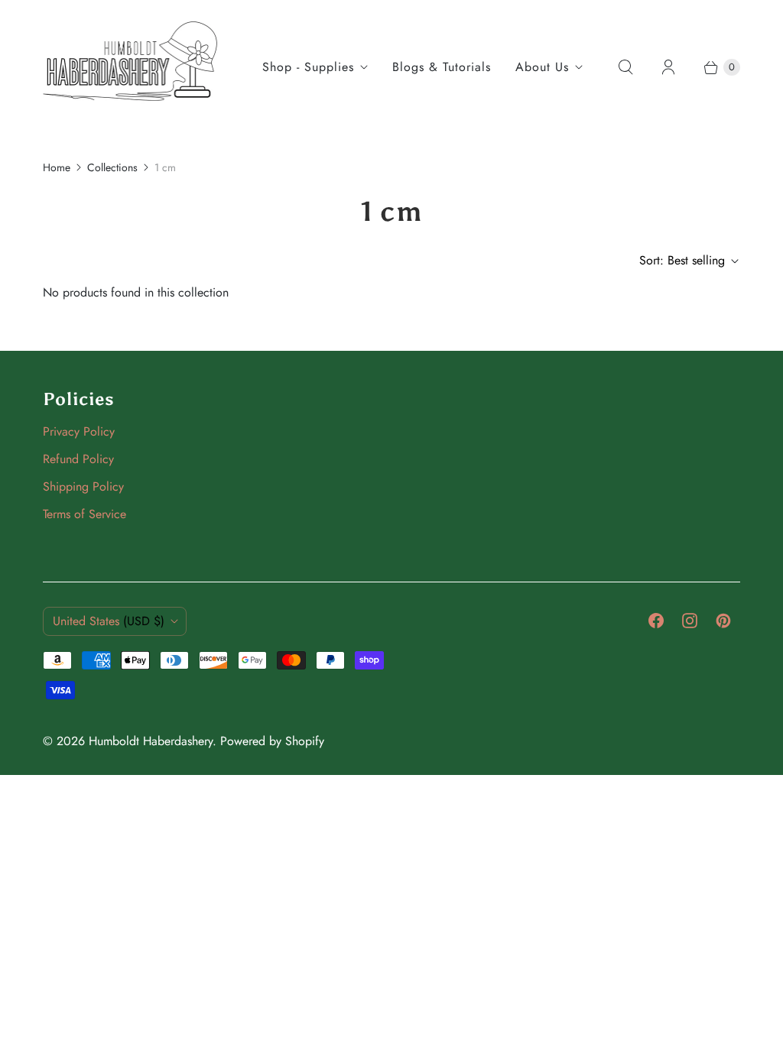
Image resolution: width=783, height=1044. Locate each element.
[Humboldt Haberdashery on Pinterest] (723, 620)
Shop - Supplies (308, 67)
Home (56, 167)
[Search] (625, 67)
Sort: (682, 260)
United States (108, 621)
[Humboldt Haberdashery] (131, 67)
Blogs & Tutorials (441, 67)
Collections (112, 167)
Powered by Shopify (272, 741)
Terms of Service (84, 514)
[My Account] (668, 67)
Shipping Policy (83, 486)
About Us (542, 67)
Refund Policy (78, 459)
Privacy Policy (79, 431)
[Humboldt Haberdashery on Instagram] (690, 620)
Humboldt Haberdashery (151, 741)
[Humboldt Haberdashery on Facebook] (656, 620)
